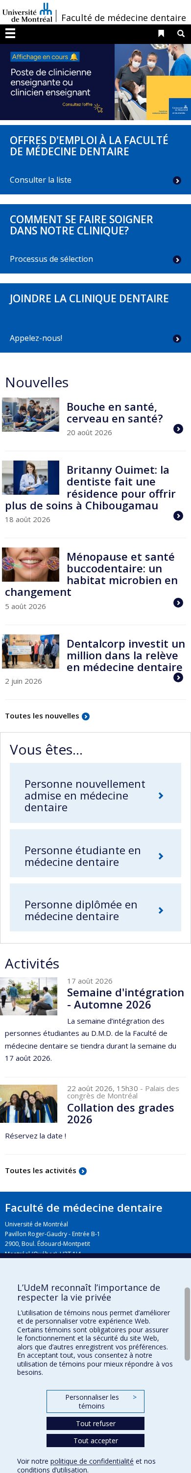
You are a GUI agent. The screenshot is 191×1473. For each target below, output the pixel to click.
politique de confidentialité (92, 1461)
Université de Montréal (27, 12)
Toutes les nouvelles (42, 715)
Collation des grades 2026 (120, 1113)
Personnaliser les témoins (101, 1401)
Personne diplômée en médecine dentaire (81, 910)
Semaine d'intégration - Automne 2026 (125, 998)
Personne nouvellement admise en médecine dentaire (84, 795)
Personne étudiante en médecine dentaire (82, 855)
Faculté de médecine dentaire (123, 17)
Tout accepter (95, 1440)
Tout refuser (96, 1423)
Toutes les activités (40, 1170)
